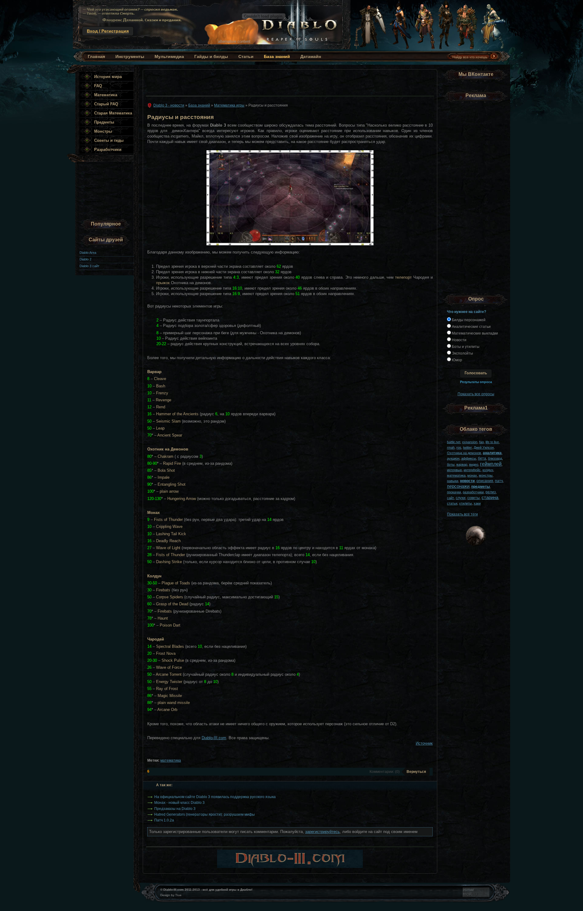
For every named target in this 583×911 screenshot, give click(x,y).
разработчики (473, 492)
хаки (477, 503)
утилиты (465, 503)
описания (484, 481)
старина (490, 497)
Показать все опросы (476, 394)
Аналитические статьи (471, 326)
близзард (495, 458)
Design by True (171, 895)
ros (458, 447)
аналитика (492, 453)
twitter (467, 447)
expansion (469, 442)
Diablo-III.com (214, 738)
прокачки (454, 492)
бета (482, 458)
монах (472, 475)
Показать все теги (462, 514)
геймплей (491, 464)
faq (481, 442)
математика (170, 760)
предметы (480, 486)
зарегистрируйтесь (322, 831)
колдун (487, 470)
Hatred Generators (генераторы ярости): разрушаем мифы (204, 814)
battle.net (453, 442)
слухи (460, 498)
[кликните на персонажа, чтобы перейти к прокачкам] (368, 48)
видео (473, 464)
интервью (454, 470)
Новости (458, 340)
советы (473, 498)
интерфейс (472, 470)
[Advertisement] (288, 81)
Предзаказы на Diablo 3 (175, 809)
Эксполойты (462, 353)
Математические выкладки (474, 333)
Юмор (456, 360)
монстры (486, 475)
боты (451, 464)
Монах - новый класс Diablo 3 (179, 802)
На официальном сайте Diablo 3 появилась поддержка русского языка (215, 797)
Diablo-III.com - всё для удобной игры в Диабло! (211, 24)
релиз (491, 492)
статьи (452, 503)
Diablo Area (88, 252)
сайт (450, 498)
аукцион (453, 458)
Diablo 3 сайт (89, 266)
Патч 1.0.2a (164, 820)
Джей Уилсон (484, 447)
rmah (451, 447)
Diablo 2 (85, 259)
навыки (452, 481)
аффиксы (468, 458)
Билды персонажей (468, 320)
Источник (424, 743)
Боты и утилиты (465, 346)
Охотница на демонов (464, 453)
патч (499, 481)
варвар (461, 464)
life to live (492, 442)
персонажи (458, 486)
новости (467, 481)
